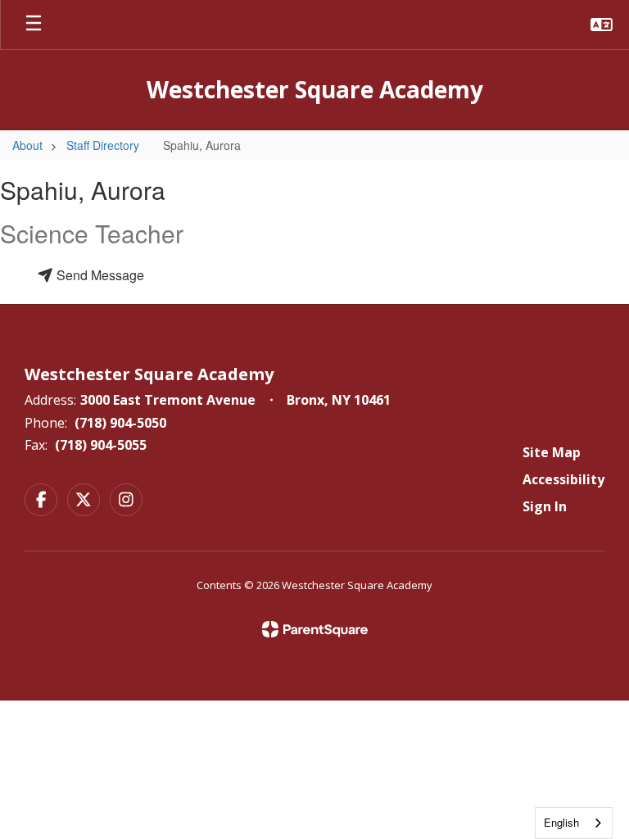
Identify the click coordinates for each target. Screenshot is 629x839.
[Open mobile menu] (33, 24)
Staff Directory (102, 145)
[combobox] (574, 823)
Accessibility (563, 479)
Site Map (552, 452)
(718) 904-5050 (120, 423)
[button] (601, 24)
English (561, 822)
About (27, 145)
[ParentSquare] (315, 629)
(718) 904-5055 (101, 445)
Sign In (545, 506)
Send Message (98, 274)
